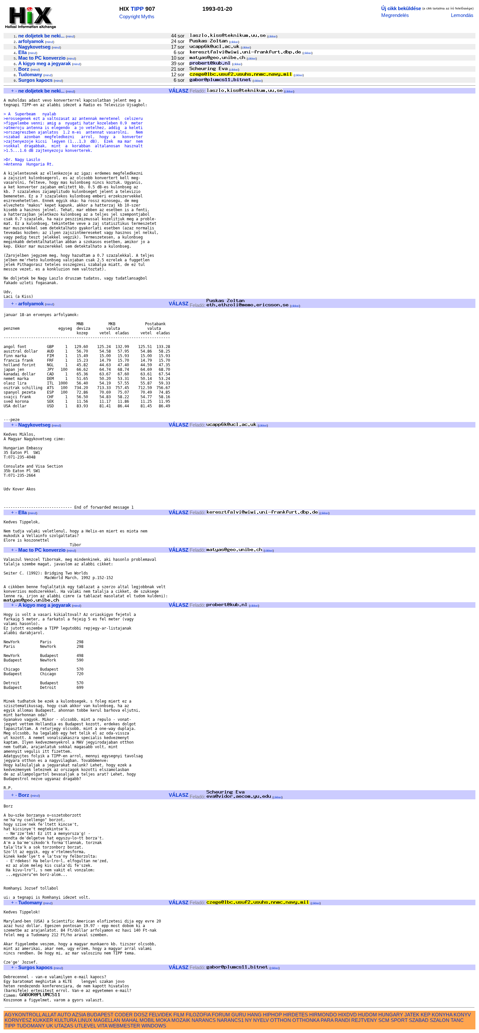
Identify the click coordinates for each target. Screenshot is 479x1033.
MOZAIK (180, 1020)
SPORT (399, 1020)
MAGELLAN (107, 1020)
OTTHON (280, 1020)
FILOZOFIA (198, 1014)
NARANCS (204, 1020)
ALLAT (49, 1014)
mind (70, 36)
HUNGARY (390, 1014)
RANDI (342, 1020)
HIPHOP (272, 1014)
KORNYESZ (18, 1020)
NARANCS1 (230, 1020)
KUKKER (43, 1020)
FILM (178, 1014)
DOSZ (141, 1014)
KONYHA (442, 1014)
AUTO (64, 1014)
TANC (457, 1020)
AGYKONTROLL (23, 1014)
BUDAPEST (100, 1014)
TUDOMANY (31, 1025)
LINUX (85, 1020)
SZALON (439, 1020)
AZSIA (79, 1014)
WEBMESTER (124, 1025)
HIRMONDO (323, 1014)
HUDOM (367, 1014)
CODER (124, 1014)
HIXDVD (347, 1014)
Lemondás (462, 15)
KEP (425, 1014)
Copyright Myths (136, 16)
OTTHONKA (305, 1020)
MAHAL (130, 1020)
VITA (102, 1025)
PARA (327, 1020)
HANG (254, 1014)
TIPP (137, 9)
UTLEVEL (85, 1025)
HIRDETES (295, 1014)
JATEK (411, 1014)
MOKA (163, 1020)
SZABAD (418, 1020)
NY (248, 1020)
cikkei (272, 36)
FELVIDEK (160, 1014)
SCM (383, 1020)
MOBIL (146, 1020)
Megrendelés (395, 15)
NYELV (261, 1020)
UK (49, 1025)
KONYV (462, 1014)
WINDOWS (153, 1025)
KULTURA (65, 1020)
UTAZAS (63, 1025)
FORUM (221, 1014)
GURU (238, 1014)
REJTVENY (364, 1020)
